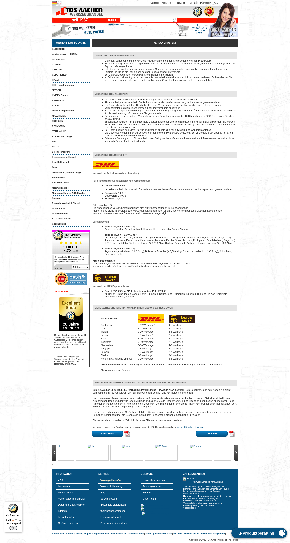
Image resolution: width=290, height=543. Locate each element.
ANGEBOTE (58, 49)
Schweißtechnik (60, 213)
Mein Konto (167, 3)
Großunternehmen (68, 523)
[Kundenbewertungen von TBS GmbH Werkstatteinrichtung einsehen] (71, 269)
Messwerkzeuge (60, 188)
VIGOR (55, 146)
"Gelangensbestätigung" (113, 511)
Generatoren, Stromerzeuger (67, 172)
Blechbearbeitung (61, 152)
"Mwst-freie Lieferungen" (113, 504)
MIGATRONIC (59, 116)
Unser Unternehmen (154, 480)
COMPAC (57, 64)
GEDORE (57, 69)
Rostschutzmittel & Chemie (66, 203)
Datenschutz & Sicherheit (71, 504)
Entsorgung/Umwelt (111, 517)
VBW (54, 141)
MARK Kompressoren (63, 111)
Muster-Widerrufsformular (71, 498)
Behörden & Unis (67, 517)
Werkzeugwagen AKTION (65, 54)
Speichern (107, 434)
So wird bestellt (108, 498)
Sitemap (194, 3)
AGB (216, 3)
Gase (54, 167)
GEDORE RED (59, 75)
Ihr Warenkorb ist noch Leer (199, 29)
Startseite (154, 3)
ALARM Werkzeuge (62, 136)
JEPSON (56, 90)
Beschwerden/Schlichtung (114, 523)
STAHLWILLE (59, 131)
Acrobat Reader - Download (190, 427)
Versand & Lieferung (111, 486)
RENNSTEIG (58, 126)
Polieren (56, 198)
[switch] (13, 528)
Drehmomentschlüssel (64, 157)
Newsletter (182, 3)
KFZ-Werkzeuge (60, 182)
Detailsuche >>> (116, 25)
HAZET (55, 80)
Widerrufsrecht (66, 492)
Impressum (205, 3)
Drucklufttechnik (60, 162)
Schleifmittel (58, 208)
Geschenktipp (59, 224)
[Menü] (20, 503)
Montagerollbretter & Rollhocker (68, 193)
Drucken (212, 434)
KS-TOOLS (58, 100)
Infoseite (227, 496)
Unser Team (149, 498)
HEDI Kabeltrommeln (63, 85)
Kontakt (147, 492)
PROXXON (57, 121)
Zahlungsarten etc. (153, 486)
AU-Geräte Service (61, 218)
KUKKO (56, 105)
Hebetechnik (58, 177)
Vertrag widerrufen (110, 480)
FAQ (102, 492)
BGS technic (58, 59)
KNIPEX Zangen (60, 95)
